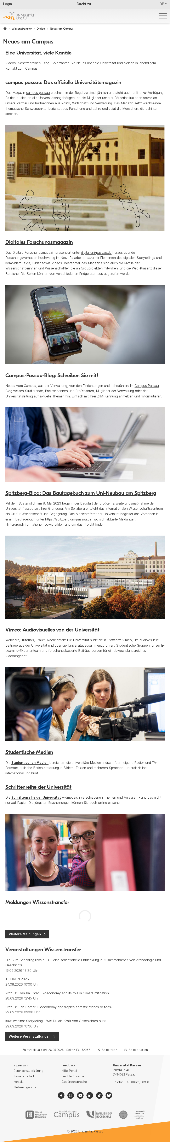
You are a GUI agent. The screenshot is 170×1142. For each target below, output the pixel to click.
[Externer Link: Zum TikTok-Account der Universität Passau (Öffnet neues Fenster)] (99, 1095)
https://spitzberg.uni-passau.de (68, 519)
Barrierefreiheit (23, 1076)
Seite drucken (138, 1049)
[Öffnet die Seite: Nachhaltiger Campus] (67, 1115)
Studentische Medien (29, 752)
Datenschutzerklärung (28, 1070)
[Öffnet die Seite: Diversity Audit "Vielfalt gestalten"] (139, 1115)
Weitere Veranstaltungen (30, 1036)
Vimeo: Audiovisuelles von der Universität (52, 630)
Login (7, 4)
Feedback (68, 1065)
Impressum (20, 1065)
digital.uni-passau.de (96, 252)
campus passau (38, 93)
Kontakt (18, 1081)
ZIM (100, 396)
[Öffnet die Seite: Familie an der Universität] (99, 1115)
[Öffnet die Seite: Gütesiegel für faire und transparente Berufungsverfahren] (123, 1115)
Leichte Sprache (73, 1076)
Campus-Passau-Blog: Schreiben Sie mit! (51, 376)
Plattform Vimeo (120, 640)
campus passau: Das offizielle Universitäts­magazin (63, 83)
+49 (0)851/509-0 (137, 1082)
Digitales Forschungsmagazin (39, 242)
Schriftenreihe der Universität (38, 787)
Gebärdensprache (74, 1081)
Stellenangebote (24, 1087)
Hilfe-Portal (69, 1070)
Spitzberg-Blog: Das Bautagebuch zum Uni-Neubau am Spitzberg (80, 493)
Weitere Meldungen (25, 934)
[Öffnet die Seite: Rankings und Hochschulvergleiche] (36, 1115)
